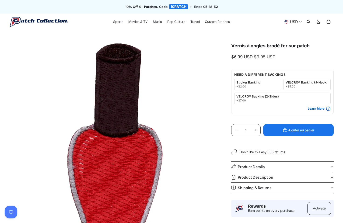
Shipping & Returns (255, 187)
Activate (319, 208)
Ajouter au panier (301, 130)
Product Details (251, 166)
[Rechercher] (308, 22)
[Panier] (328, 22)
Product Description (255, 177)
